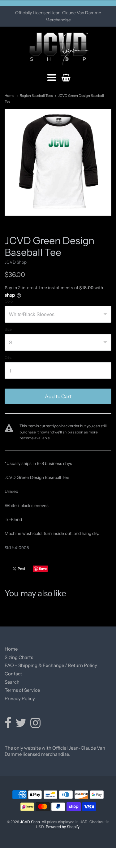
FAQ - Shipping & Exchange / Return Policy (51, 665)
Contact (13, 674)
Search (12, 682)
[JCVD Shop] (58, 49)
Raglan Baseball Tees (36, 95)
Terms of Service (22, 690)
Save (43, 568)
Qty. (8, 357)
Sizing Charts (19, 657)
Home (9, 95)
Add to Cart (58, 396)
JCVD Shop (16, 262)
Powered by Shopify (62, 826)
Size (8, 329)
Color (9, 301)
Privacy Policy (20, 698)
